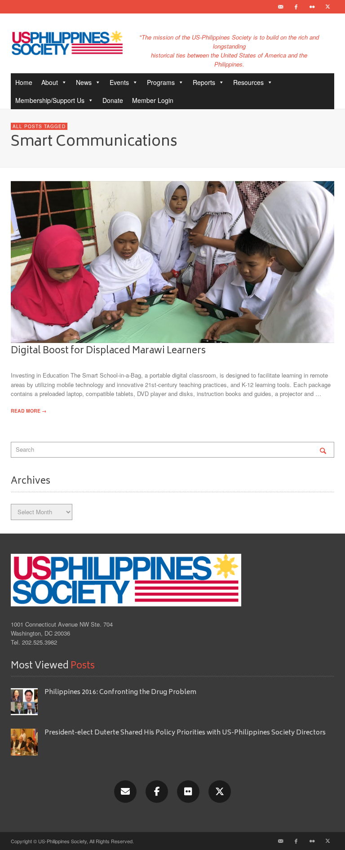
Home (23, 82)
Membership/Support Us (49, 100)
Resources (248, 82)
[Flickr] (311, 6)
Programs (161, 82)
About (49, 82)
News (84, 82)
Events (119, 82)
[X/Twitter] (219, 791)
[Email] (280, 6)
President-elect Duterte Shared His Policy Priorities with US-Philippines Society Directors (185, 733)
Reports (204, 82)
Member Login (152, 100)
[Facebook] (296, 6)
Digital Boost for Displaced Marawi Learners (108, 351)
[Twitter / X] (327, 6)
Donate (112, 100)
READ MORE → (28, 410)
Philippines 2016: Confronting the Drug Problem (120, 692)
